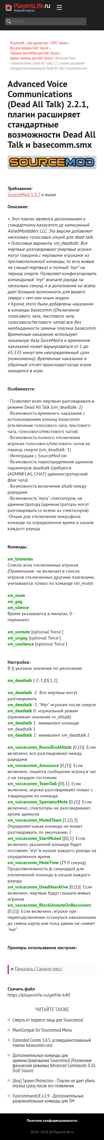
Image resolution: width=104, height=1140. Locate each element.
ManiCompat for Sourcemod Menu (42, 1030)
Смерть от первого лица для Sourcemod (48, 1020)
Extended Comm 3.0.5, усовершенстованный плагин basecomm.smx (52, 1042)
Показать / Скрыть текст (38, 969)
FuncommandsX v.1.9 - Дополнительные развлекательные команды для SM (48, 1098)
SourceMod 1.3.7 (24, 195)
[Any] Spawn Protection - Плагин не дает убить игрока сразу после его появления (54, 1083)
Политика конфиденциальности (52, 1121)
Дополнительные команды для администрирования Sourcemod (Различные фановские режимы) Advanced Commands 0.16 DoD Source (54, 1062)
